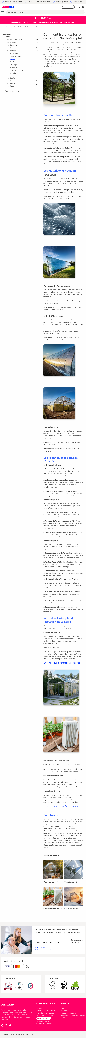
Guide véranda (12, 78)
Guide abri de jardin (14, 39)
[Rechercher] (82, 12)
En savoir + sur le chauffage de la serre (61, 806)
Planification (14, 53)
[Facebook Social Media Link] (2, 1025)
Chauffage (13, 65)
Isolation (13, 59)
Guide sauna (11, 42)
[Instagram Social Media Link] (6, 1025)
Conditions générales (44, 1024)
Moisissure (13, 67)
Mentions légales (42, 1021)
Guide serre (11, 51)
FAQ (62, 1008)
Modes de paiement (68, 1013)
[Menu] (2, 12)
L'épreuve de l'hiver (17, 70)
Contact (39, 1008)
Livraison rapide (78, 2)
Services (65, 1003)
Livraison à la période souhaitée (38, 2)
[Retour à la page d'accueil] (8, 7)
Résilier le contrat (43, 1018)
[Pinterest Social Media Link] (10, 1025)
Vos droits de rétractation (45, 1015)
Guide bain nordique (11, 85)
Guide (7, 37)
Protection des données (45, 1013)
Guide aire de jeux (13, 81)
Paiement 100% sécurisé (13, 2)
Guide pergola (12, 48)
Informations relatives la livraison (73, 1015)
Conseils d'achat (16, 56)
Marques (64, 1010)
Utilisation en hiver (16, 73)
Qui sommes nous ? (45, 1003)
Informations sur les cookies (46, 1010)
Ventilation (13, 62)
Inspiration (7, 34)
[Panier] (83, 7)
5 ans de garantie (61, 2)
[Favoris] (78, 7)
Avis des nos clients (12, 91)
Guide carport (12, 45)
